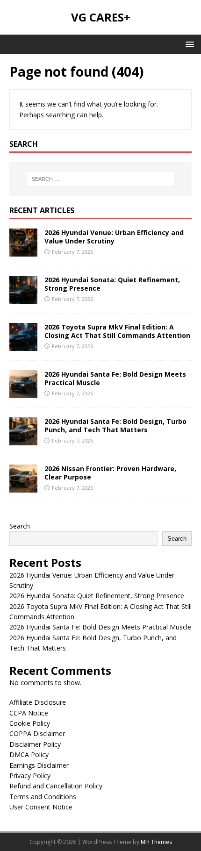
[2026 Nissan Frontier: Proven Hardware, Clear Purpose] (23, 486)
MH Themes (156, 842)
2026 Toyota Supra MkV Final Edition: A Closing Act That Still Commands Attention (117, 331)
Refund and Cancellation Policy (55, 785)
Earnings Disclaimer (39, 765)
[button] (188, 43)
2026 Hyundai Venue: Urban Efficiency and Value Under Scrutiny (114, 236)
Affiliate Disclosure (37, 702)
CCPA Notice (28, 712)
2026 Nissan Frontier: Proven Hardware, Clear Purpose (110, 472)
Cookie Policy (29, 723)
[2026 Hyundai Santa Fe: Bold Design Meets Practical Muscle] (23, 392)
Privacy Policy (29, 775)
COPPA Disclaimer (37, 733)
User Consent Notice (40, 806)
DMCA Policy (29, 754)
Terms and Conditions (42, 796)
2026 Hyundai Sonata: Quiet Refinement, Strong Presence (112, 284)
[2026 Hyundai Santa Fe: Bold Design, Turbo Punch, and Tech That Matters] (23, 439)
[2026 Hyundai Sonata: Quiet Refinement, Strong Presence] (23, 297)
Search (19, 526)
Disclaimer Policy (35, 744)
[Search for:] (101, 179)
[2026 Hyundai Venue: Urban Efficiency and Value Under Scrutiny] (23, 250)
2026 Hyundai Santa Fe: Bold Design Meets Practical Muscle (115, 378)
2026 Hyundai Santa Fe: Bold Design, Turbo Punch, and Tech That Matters (115, 425)
